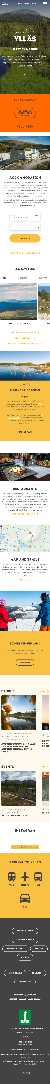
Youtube (37, 999)
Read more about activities (23, 343)
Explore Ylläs (25, 432)
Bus (38, 885)
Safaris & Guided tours (23, 333)
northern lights (16, 948)
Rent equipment (23, 338)
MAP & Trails (15, 973)
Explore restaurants (23, 514)
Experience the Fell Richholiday (25, 113)
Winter (43, 278)
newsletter (25, 982)
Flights (25, 885)
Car (25, 907)
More (42, 691)
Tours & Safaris (25, 931)
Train (12, 885)
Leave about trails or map (25, 1049)
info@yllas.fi (25, 1036)
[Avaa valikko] (45, 4)
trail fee (37, 973)
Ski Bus (25, 957)
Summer (22, 278)
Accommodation (25, 940)
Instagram (13, 999)
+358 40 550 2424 (25, 1042)
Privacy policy (25, 1072)
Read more (25, 662)
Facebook (22, 999)
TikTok (30, 999)
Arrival (39, 948)
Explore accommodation (23, 253)
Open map (23, 580)
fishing (40, 404)
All (5, 278)
